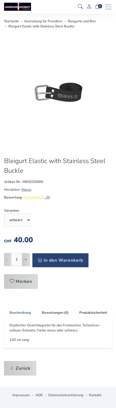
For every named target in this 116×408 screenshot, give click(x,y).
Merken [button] (24, 281)
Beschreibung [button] (20, 312)
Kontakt (95, 395)
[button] (80, 6)
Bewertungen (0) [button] (55, 312)
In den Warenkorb (63, 260)
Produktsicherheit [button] (93, 312)
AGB (39, 395)
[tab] (17, 313)
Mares (26, 189)
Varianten (11, 210)
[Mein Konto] (89, 6)
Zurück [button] (23, 368)
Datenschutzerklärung (65, 395)
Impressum (21, 395)
